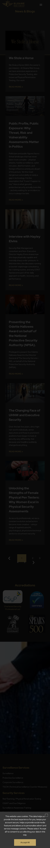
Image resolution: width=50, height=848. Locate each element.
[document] (25, 424)
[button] (46, 815)
